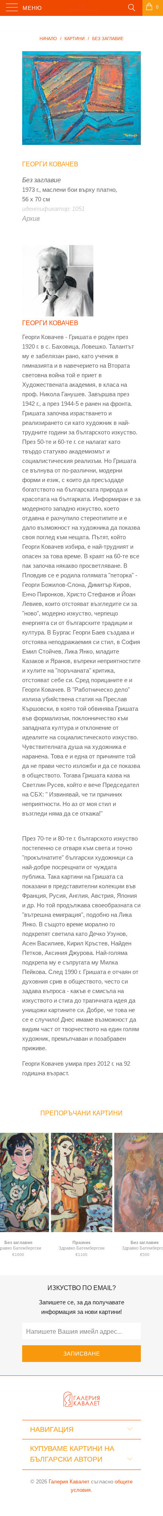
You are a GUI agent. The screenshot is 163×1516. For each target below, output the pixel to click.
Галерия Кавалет (69, 1482)
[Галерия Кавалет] (81, 8)
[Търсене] (131, 7)
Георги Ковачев (50, 164)
